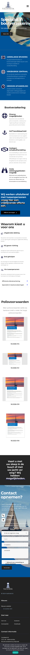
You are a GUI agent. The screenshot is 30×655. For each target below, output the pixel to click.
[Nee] (28, 649)
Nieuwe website (6, 606)
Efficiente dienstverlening (11, 281)
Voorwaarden (4, 624)
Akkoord (15, 652)
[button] (15, 281)
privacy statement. (14, 525)
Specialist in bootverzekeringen (13, 285)
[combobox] (15, 533)
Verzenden (7, 567)
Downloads (17, 624)
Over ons (3, 621)
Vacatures (17, 621)
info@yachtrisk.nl (11, 520)
